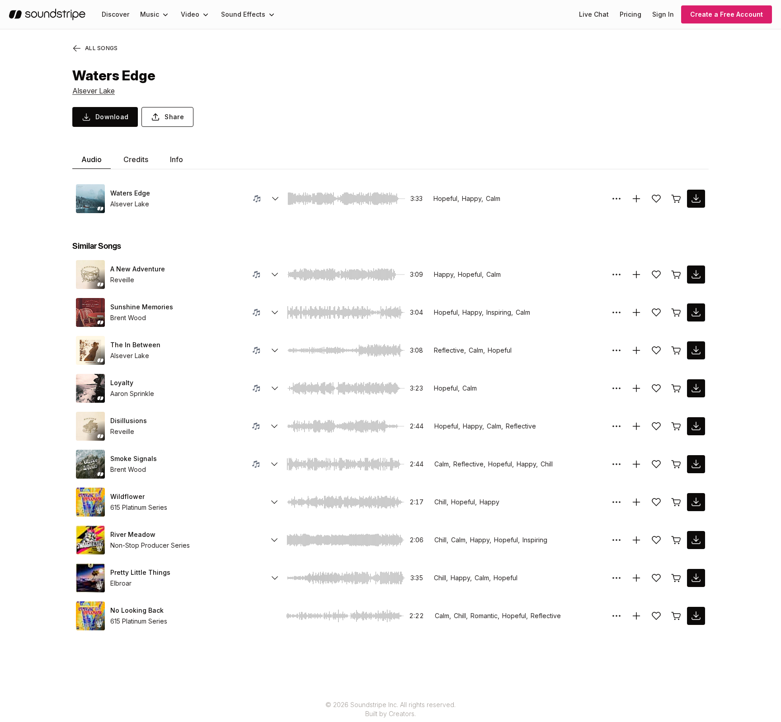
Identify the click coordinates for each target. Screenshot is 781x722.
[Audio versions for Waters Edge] (275, 198)
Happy (489, 502)
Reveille (122, 280)
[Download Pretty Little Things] (696, 578)
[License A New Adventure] (676, 275)
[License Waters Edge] (676, 199)
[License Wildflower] (676, 502)
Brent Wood (128, 317)
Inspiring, (499, 312)
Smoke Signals (133, 458)
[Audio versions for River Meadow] (274, 540)
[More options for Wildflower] (616, 502)
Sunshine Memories (141, 307)
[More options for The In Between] (616, 350)
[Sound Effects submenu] (271, 14)
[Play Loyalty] (90, 388)
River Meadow (132, 534)
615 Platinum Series (138, 507)
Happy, (472, 198)
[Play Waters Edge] (90, 198)
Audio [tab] (91, 159)
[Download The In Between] (696, 350)
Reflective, (450, 350)
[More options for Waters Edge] (616, 199)
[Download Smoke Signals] (696, 464)
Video (190, 14)
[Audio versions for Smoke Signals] (274, 464)
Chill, (441, 502)
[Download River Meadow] (696, 540)
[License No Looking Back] (676, 616)
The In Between (135, 345)
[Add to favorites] (656, 199)
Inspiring (534, 540)
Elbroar (121, 583)
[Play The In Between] (90, 350)
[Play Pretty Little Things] (90, 578)
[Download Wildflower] (696, 502)
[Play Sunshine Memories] (90, 312)
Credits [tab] (135, 159)
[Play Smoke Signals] (90, 464)
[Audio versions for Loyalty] (275, 388)
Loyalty (121, 383)
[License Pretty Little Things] (676, 578)
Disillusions (128, 420)
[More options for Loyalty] (616, 388)
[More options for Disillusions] (616, 426)
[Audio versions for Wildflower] (274, 502)
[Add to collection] (636, 199)
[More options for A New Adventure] (616, 275)
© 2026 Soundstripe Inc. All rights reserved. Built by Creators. (390, 709)
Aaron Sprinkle (132, 393)
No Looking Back (137, 610)
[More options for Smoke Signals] (616, 464)
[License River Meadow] (676, 540)
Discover (115, 14)
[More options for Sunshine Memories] (616, 312)
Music (149, 14)
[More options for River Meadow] (616, 540)
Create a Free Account (726, 14)
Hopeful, (446, 198)
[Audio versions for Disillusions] (274, 426)
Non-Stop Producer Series (150, 545)
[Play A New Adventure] (90, 274)
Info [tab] (176, 159)
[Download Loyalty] (696, 388)
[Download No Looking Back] (696, 616)
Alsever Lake (93, 90)
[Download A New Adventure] (696, 275)
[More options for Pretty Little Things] (616, 578)
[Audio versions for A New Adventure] (275, 274)
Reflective (521, 426)
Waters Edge (130, 193)
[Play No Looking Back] (90, 615)
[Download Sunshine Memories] (696, 312)
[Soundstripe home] (47, 14)
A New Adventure (137, 269)
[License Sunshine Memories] (676, 312)
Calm (493, 198)
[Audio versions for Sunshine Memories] (275, 312)
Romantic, (484, 616)
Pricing (630, 14)
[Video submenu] (205, 14)
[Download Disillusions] (696, 426)
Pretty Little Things (140, 572)
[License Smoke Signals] (676, 464)
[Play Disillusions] (90, 426)
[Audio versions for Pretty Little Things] (275, 578)
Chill (547, 464)
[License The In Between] (676, 350)
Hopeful (500, 350)
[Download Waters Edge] (696, 199)
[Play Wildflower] (90, 502)
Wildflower (127, 496)
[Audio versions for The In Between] (275, 350)
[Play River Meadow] (90, 540)
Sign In (663, 14)
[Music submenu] (165, 14)
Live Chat (594, 14)
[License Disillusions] (676, 426)
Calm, (477, 350)
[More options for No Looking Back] (616, 616)
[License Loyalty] (676, 388)
